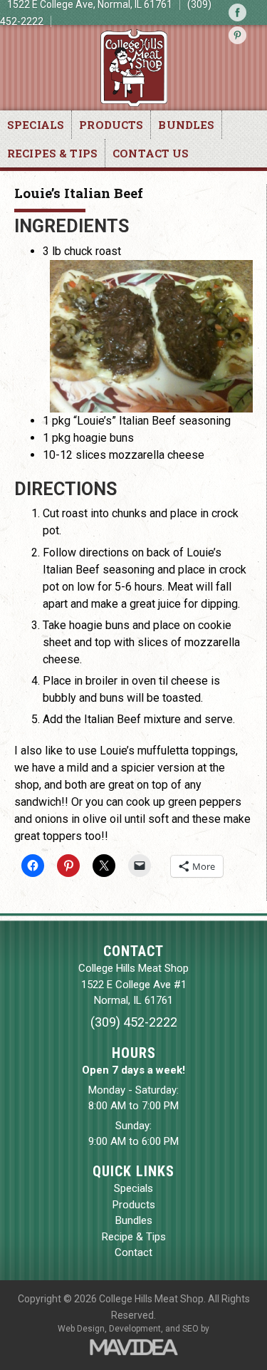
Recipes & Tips (52, 153)
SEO (190, 1329)
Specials (35, 125)
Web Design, (82, 1329)
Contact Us (150, 153)
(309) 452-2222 (133, 1021)
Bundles (186, 125)
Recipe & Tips (134, 1236)
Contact (133, 1252)
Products (111, 125)
